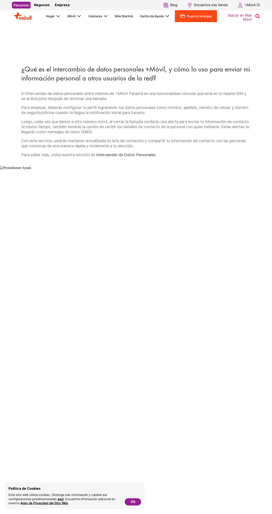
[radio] (21, 5)
